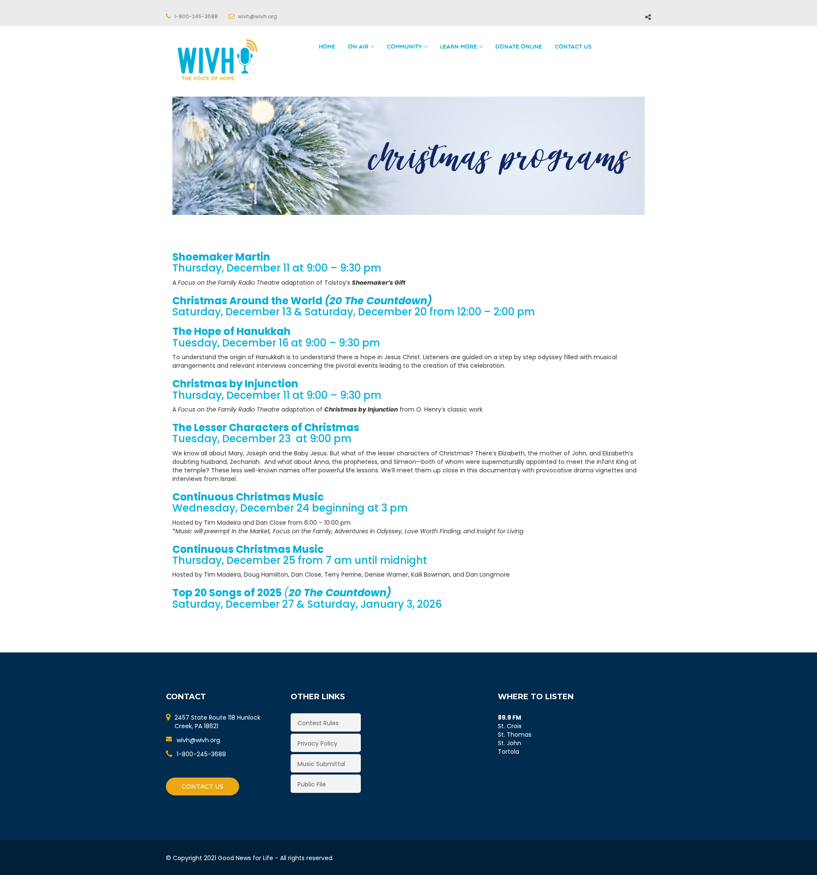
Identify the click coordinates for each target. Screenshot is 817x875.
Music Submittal (321, 764)
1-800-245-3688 (201, 754)
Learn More (458, 47)
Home (327, 47)
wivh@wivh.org (198, 740)
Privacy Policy (317, 743)
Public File (311, 784)
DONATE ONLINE (518, 47)
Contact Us (573, 47)
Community (404, 47)
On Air (358, 47)
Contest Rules (318, 723)
